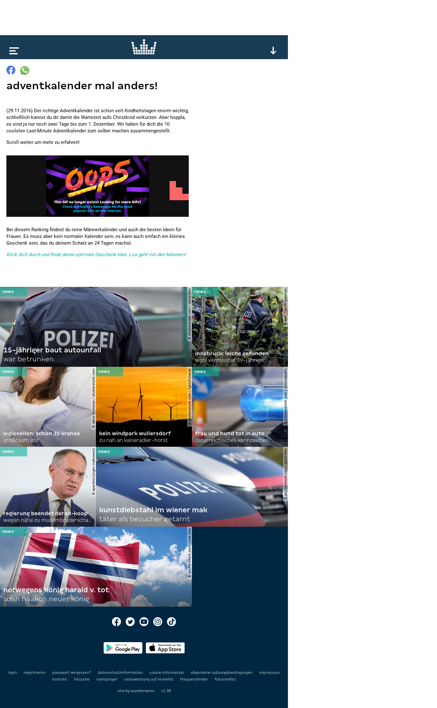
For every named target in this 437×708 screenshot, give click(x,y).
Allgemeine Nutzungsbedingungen (222, 672)
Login (12, 672)
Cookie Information (167, 672)
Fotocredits (225, 679)
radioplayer (107, 679)
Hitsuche (82, 679)
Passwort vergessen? (71, 672)
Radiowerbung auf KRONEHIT (149, 679)
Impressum (269, 672)
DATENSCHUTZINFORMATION (121, 672)
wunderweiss (143, 690)
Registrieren (34, 672)
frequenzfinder (194, 679)
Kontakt (60, 679)
